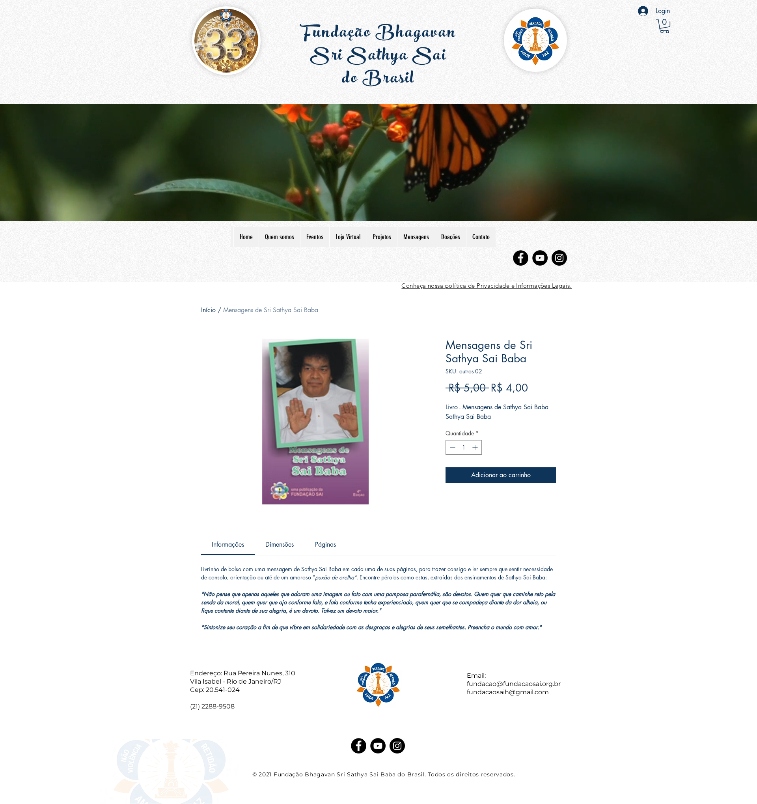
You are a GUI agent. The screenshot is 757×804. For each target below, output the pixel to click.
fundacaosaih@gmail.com (508, 692)
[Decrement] (452, 447)
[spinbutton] (464, 447)
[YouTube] (540, 258)
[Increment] (476, 447)
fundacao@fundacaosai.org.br (514, 684)
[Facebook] (520, 258)
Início (208, 310)
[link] (228, 544)
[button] (664, 26)
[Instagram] (559, 258)
